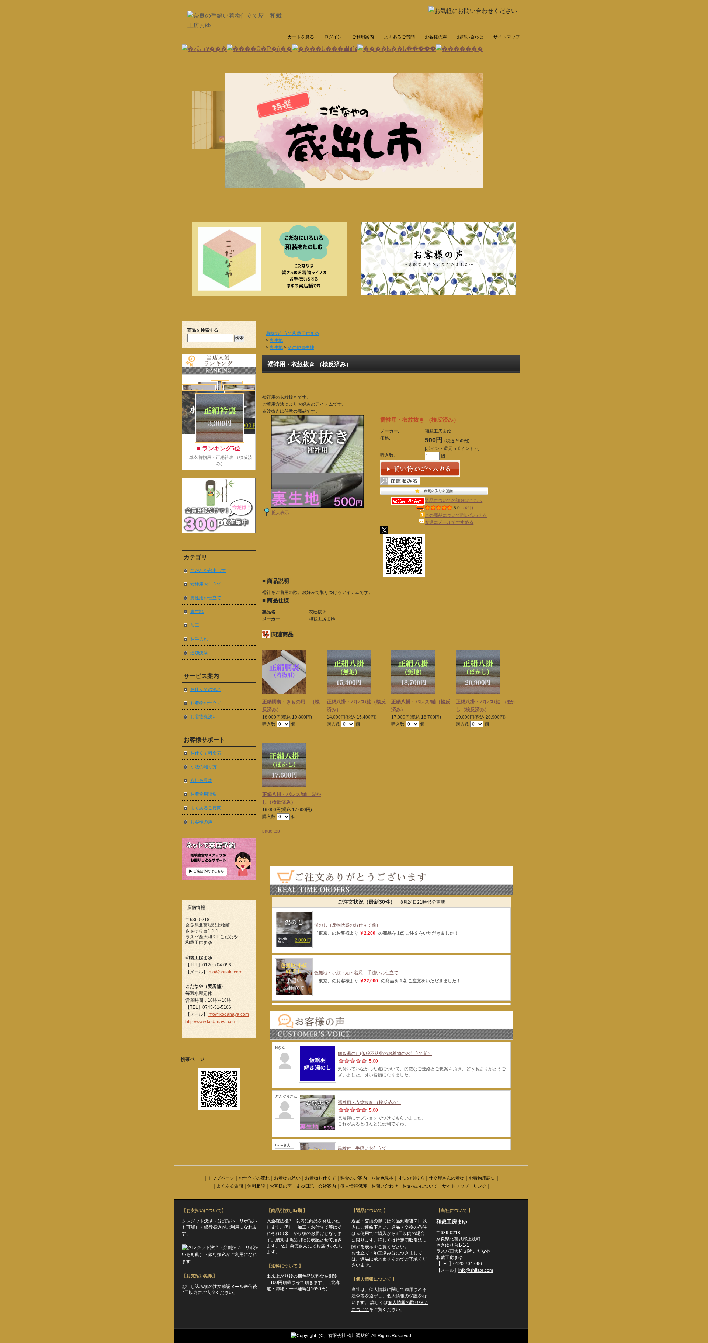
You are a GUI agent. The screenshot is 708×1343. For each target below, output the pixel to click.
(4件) (468, 507)
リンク (479, 1186)
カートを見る (301, 36)
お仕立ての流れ (205, 689)
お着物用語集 (203, 794)
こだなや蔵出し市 (208, 570)
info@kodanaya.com (228, 1014)
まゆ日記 (305, 1186)
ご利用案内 (363, 36)
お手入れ (199, 639)
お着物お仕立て (205, 703)
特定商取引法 (409, 1240)
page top (271, 831)
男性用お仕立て (205, 597)
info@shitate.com (225, 972)
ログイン (333, 36)
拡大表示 (280, 512)
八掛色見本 (201, 780)
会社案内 (327, 1186)
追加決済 (199, 652)
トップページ (221, 1178)
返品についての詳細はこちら (453, 500)
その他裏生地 (301, 347)
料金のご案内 (353, 1178)
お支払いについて (420, 1186)
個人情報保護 (353, 1186)
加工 (194, 625)
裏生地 (197, 611)
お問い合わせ (470, 36)
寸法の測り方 (203, 766)
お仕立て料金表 (205, 753)
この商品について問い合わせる (456, 515)
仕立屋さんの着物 (446, 1178)
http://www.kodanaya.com (210, 1021)
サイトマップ (506, 36)
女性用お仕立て (205, 584)
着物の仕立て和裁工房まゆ (292, 333)
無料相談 (256, 1186)
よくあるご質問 (399, 36)
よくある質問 (229, 1186)
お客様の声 (436, 36)
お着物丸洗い (203, 716)
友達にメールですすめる (449, 522)
